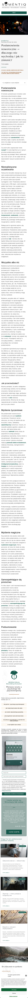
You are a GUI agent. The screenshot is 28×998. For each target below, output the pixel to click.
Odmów (14, 993)
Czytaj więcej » (6, 872)
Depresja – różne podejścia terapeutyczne (12, 894)
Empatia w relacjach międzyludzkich (9, 927)
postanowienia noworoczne (14, 72)
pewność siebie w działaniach (16, 442)
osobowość (14, 215)
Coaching (8, 70)
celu (10, 397)
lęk (10, 239)
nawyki (3, 150)
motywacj (7, 336)
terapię (3, 466)
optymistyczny (6, 425)
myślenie (18, 416)
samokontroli (15, 137)
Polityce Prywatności (6, 790)
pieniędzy (4, 650)
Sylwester (3, 73)
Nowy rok (6, 72)
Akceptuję (14, 989)
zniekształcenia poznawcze (13, 73)
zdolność (12, 431)
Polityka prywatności (13, 996)
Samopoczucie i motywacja (17, 70)
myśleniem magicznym (8, 545)
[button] (26, 975)
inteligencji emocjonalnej (9, 464)
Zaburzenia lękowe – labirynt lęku (14, 861)
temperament (5, 215)
